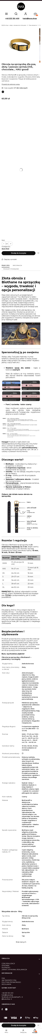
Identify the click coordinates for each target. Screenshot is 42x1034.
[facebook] (3, 1009)
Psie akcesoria (33, 25)
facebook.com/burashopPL (11, 997)
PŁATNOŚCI (6, 967)
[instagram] (6, 1009)
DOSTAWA (5, 965)
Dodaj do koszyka (18, 253)
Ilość (3, 240)
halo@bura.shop (30, 18)
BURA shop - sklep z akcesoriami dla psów (14, 25)
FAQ (3, 978)
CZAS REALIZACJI (8, 963)
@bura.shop (6, 999)
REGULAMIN (6, 984)
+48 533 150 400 (12, 18)
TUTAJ (8, 595)
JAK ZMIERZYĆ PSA (9, 980)
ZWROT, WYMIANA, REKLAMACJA (14, 970)
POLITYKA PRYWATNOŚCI (11, 982)
